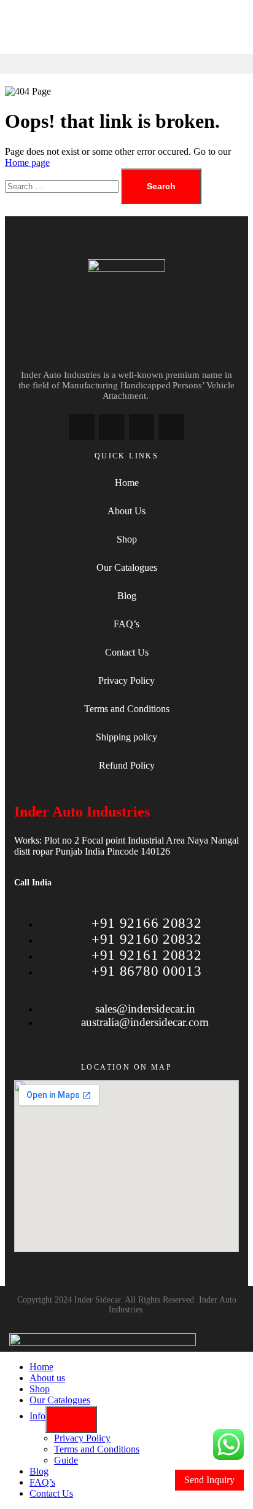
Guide (66, 1460)
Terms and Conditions (126, 709)
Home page (27, 162)
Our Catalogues (126, 567)
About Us (126, 511)
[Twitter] (142, 427)
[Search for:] (63, 186)
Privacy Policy (126, 680)
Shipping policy (126, 737)
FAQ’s (126, 624)
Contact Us (127, 652)
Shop (127, 539)
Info (37, 1416)
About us (47, 1378)
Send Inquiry (209, 1480)
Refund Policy (127, 765)
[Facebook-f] (82, 427)
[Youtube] (171, 427)
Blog (126, 595)
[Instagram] (112, 427)
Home (127, 482)
